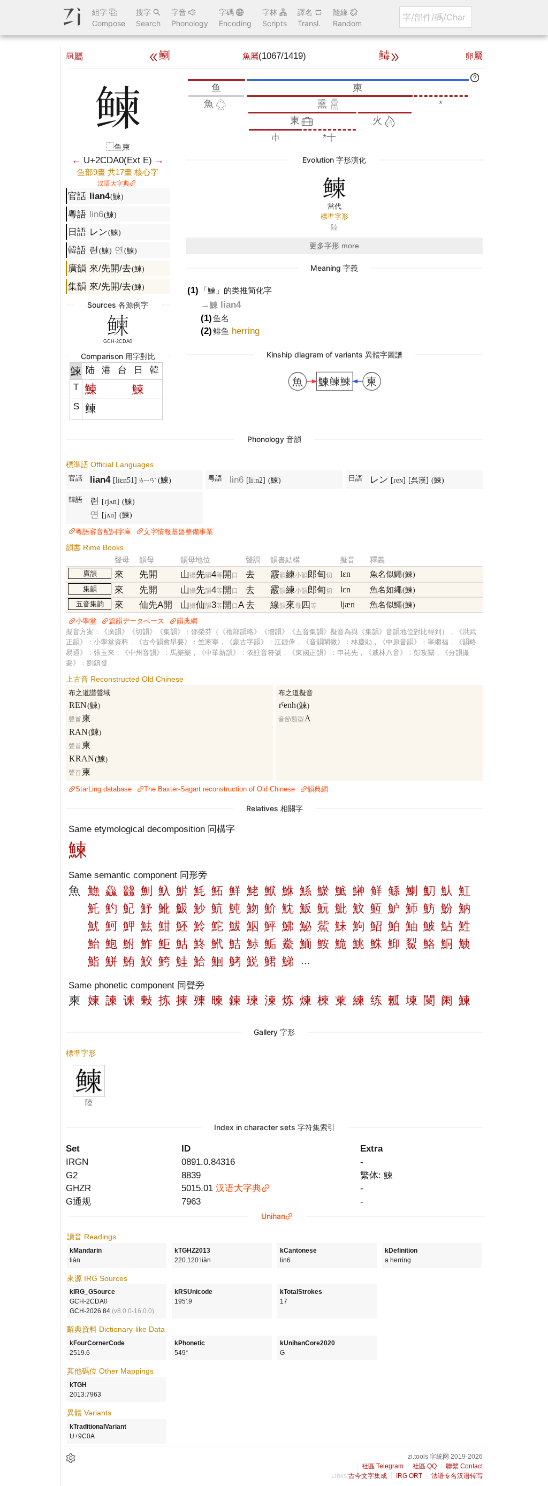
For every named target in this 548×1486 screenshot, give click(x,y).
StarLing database (103, 789)
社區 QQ (425, 1466)
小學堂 (85, 621)
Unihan (273, 1216)
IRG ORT (409, 1476)
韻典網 (187, 621)
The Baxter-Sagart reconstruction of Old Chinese (219, 789)
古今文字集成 (367, 1476)
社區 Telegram (383, 1466)
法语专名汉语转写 (457, 1476)
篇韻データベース (136, 621)
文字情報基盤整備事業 (178, 532)
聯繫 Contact (464, 1466)
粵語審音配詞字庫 (103, 532)
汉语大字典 (113, 183)
